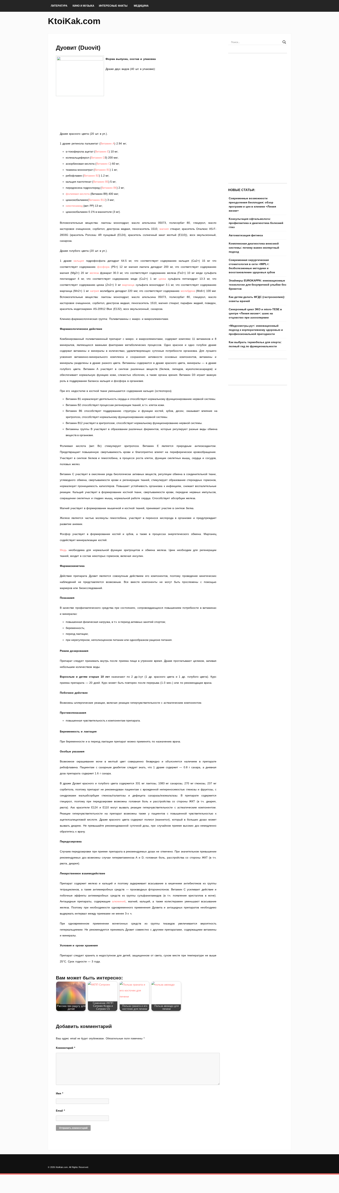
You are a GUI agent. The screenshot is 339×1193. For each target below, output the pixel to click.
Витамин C (103, 163)
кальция (79, 260)
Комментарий (65, 1047)
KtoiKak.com (74, 21)
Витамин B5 (100, 181)
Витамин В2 (91, 175)
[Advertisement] (138, 125)
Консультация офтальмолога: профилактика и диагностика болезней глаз (256, 223)
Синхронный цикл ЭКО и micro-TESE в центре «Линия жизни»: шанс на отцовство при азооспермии (255, 313)
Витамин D (98, 157)
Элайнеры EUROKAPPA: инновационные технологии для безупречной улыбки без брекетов (257, 284)
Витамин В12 (97, 199)
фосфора (103, 266)
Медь (63, 550)
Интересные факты (113, 5)
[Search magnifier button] (284, 42)
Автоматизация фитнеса (246, 235)
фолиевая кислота (78, 193)
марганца (128, 284)
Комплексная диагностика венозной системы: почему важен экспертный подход (254, 247)
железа (94, 272)
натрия (94, 290)
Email (60, 1110)
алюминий (119, 901)
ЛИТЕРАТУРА (59, 5)
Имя (59, 1093)
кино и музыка (83, 5)
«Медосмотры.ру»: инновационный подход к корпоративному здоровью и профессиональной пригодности (256, 329)
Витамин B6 (109, 187)
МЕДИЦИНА (141, 5)
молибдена (188, 290)
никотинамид (74, 205)
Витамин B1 (102, 169)
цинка (162, 278)
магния (164, 228)
